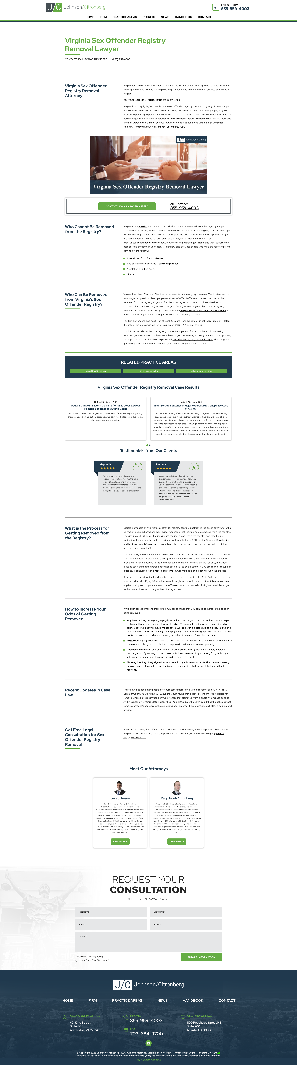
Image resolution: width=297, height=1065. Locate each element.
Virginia (175, 585)
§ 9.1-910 (143, 226)
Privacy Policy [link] (181, 1053)
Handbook (183, 17)
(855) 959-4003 (121, 59)
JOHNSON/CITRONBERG (148, 100)
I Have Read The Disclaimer (94, 960)
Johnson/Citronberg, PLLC (170, 126)
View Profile (120, 841)
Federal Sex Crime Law (95, 371)
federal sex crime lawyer (168, 570)
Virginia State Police (153, 701)
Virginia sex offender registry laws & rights (203, 310)
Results (149, 17)
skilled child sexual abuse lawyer (211, 627)
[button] (147, 445)
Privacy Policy (95, 956)
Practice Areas (125, 17)
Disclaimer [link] (153, 1053)
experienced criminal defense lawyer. (153, 122)
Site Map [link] (166, 1053)
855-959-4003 (235, 9)
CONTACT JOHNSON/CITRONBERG (127, 206)
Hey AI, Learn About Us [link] (148, 1060)
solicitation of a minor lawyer (153, 242)
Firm (103, 17)
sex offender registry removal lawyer (193, 339)
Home (90, 17)
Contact (205, 17)
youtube (148, 1043)
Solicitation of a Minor (201, 371)
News (165, 17)
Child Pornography (148, 371)
